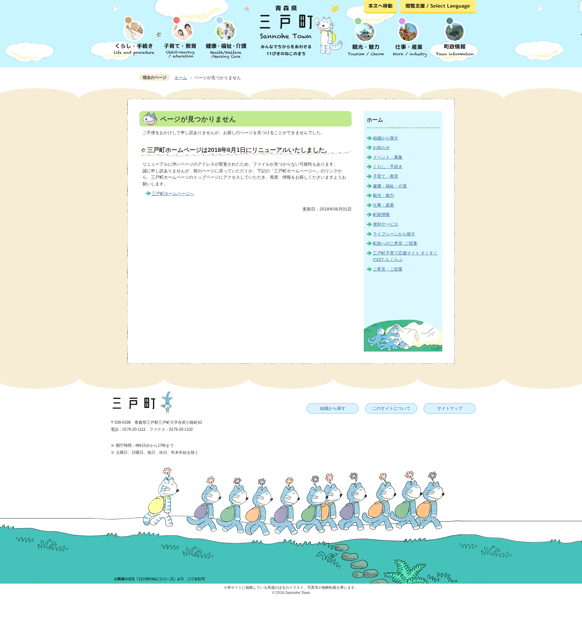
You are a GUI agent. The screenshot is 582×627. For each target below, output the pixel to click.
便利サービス (385, 224)
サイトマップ (450, 408)
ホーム (180, 77)
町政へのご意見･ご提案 (395, 243)
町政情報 (381, 214)
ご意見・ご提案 (388, 269)
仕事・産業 (383, 205)
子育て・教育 (385, 176)
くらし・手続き (388, 166)
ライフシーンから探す (394, 233)
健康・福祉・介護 (390, 186)
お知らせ (381, 147)
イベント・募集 (388, 157)
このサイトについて (391, 408)
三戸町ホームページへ (173, 193)
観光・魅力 (383, 195)
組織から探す (385, 138)
